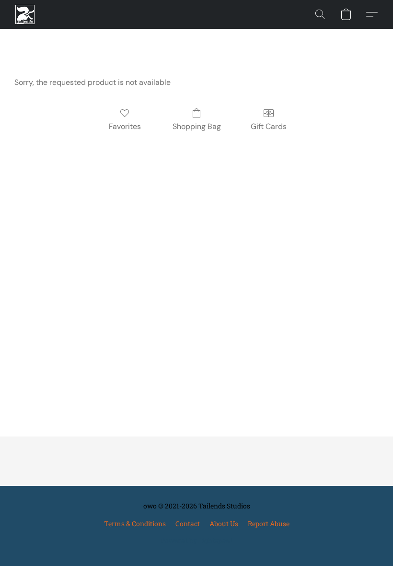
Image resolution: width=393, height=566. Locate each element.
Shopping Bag (197, 126)
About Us (223, 523)
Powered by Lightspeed (196, 540)
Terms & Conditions (135, 523)
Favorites (125, 126)
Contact (187, 523)
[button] (25, 14)
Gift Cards (269, 126)
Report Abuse (268, 523)
